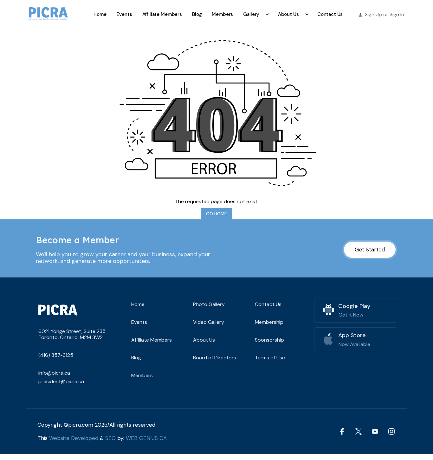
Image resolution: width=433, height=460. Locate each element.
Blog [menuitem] (197, 14)
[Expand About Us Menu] (306, 14)
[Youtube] (375, 431)
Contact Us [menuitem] (330, 14)
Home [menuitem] (100, 14)
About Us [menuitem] (288, 14)
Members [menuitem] (222, 14)
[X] (358, 431)
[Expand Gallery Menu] (267, 14)
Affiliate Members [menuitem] (162, 14)
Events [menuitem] (124, 14)
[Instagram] (391, 431)
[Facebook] (342, 431)
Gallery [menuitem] (251, 14)
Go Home (216, 214)
